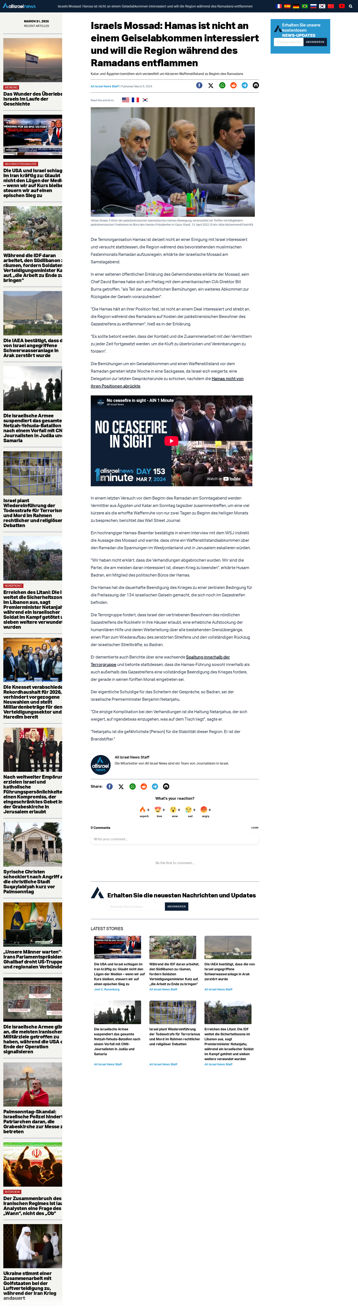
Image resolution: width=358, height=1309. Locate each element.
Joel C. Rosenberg (107, 989)
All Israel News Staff (105, 86)
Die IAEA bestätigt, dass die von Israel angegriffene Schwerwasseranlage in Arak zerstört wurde (35, 347)
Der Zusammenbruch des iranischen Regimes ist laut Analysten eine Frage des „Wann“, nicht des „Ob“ (34, 1205)
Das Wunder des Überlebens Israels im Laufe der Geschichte (36, 99)
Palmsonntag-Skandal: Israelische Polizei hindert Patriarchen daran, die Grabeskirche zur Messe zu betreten (34, 1121)
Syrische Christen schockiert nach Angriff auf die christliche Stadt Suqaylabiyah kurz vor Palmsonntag (35, 881)
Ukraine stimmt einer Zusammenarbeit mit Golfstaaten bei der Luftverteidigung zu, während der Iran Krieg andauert (29, 1285)
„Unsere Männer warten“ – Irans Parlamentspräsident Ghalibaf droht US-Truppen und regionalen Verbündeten (36, 959)
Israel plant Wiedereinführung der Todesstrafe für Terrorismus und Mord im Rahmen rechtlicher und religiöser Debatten (36, 512)
